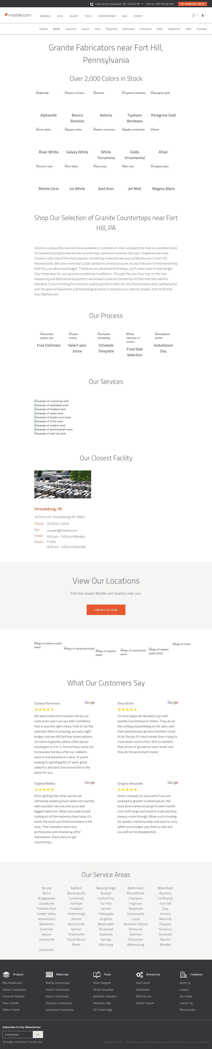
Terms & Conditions (180, 1042)
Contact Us (186, 1003)
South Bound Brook (76, 942)
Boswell (106, 893)
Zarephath (46, 949)
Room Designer (102, 983)
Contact (138, 16)
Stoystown (135, 939)
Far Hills (106, 903)
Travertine (111, 29)
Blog (60, 16)
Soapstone (174, 29)
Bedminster (136, 888)
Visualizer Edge (102, 1003)
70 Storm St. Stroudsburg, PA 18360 (59, 516)
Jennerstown (47, 918)
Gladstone (136, 908)
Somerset (165, 934)
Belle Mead (165, 888)
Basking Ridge (106, 888)
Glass (160, 29)
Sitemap (205, 1042)
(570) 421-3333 (58, 523)
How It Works (10, 1003)
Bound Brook (136, 893)
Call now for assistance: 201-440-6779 (117, 4)
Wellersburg (135, 944)
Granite (43, 29)
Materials (45, 16)
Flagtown (135, 903)
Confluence (165, 898)
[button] (203, 15)
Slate (188, 29)
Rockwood (106, 929)
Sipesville (106, 934)
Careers (184, 990)
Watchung (106, 944)
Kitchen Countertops (14, 990)
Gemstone (128, 29)
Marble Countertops (57, 983)
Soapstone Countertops (60, 1010)
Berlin (47, 893)
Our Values (186, 996)
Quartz (85, 29)
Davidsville (46, 903)
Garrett (106, 908)
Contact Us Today (106, 610)
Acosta (46, 888)
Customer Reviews (13, 996)
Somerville (46, 939)
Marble (56, 29)
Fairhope (76, 903)
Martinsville (76, 923)
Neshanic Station (136, 923)
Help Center (143, 983)
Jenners (165, 913)
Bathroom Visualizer (105, 996)
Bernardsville (76, 893)
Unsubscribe (35, 1042)
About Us (185, 983)
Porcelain (202, 29)
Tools (88, 16)
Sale (124, 16)
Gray (165, 908)
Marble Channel (145, 1003)
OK (37, 1034)
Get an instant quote (192, 4)
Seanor (47, 934)
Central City (106, 898)
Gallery (74, 16)
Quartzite (71, 29)
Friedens (76, 908)
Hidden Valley (46, 913)
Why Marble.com (12, 983)
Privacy (195, 1042)
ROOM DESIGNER (106, 16)
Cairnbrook (76, 898)
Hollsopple (106, 913)
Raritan (76, 929)
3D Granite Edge (102, 1010)
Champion (136, 898)
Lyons (136, 918)
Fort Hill (165, 903)
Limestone (145, 29)
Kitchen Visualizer (103, 990)
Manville (165, 918)
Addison (76, 888)
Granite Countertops (57, 990)
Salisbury (165, 929)
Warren (165, 939)
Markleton (46, 923)
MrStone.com (143, 996)
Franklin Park (46, 908)
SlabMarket (143, 990)
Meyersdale (106, 923)
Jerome (76, 918)
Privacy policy (187, 1010)
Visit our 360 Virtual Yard (159, 4)
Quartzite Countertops (59, 1003)
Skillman (136, 934)
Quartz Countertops (57, 996)
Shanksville (76, 934)
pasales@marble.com (62, 530)
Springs (106, 939)
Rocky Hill (136, 929)
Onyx (97, 29)
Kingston (106, 918)
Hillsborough (76, 913)
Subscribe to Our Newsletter (21, 1027)
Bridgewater (46, 898)
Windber (165, 944)
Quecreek (46, 929)
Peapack (165, 923)
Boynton (165, 893)
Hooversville (135, 913)
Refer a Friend (10, 1010)
